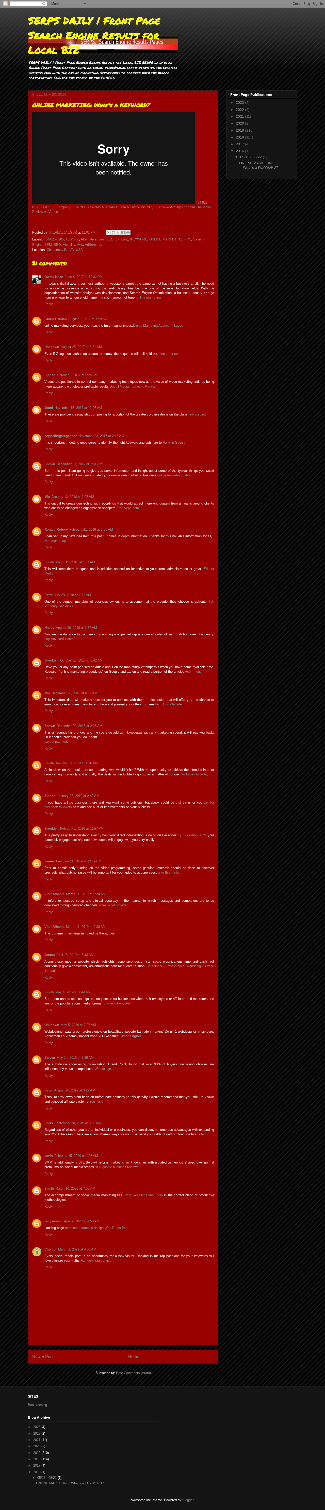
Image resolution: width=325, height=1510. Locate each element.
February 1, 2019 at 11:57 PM (82, 828)
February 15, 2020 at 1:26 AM (76, 1156)
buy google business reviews (117, 1167)
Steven (49, 1058)
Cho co (50, 1249)
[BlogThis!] (113, 232)
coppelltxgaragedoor (60, 436)
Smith (49, 562)
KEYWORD (138, 239)
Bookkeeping (37, 1405)
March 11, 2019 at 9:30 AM (86, 894)
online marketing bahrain (175, 475)
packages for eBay (194, 774)
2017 (240, 144)
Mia (47, 497)
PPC (187, 239)
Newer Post (42, 1357)
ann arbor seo (169, 354)
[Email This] (108, 232)
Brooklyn (51, 660)
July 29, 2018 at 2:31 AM (72, 595)
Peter (48, 595)
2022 (240, 110)
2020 (240, 123)
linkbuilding (197, 414)
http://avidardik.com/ (59, 639)
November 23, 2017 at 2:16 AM (101, 436)
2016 (240, 151)
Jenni (48, 408)
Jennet (49, 955)
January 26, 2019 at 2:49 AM (78, 796)
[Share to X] (118, 232)
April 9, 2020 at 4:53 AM (82, 1221)
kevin (48, 1156)
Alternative (88, 239)
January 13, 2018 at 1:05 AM (73, 497)
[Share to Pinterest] (128, 232)
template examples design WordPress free (96, 1228)
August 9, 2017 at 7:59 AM (88, 319)
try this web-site (190, 835)
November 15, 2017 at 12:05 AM (78, 408)
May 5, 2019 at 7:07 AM (78, 1025)
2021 (240, 116)
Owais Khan (53, 277)
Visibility (69, 245)
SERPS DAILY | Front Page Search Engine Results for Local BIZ (94, 35)
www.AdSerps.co (89, 245)
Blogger (187, 1500)
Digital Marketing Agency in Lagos (158, 325)
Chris (48, 1123)
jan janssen (53, 1221)
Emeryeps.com (128, 508)
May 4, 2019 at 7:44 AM (73, 992)
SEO (57, 245)
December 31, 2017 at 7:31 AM (79, 464)
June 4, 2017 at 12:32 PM (84, 277)
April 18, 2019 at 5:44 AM (75, 955)
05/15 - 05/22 (251, 157)
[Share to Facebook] (123, 232)
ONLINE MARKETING (165, 239)
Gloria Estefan (55, 319)
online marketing (149, 297)
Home (133, 1357)
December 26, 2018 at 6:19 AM (74, 693)
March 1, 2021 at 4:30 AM (77, 1249)
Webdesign (103, 1069)
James (49, 861)
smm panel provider (113, 905)
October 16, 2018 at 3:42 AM (81, 660)
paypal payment (56, 741)
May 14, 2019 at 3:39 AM (75, 1058)
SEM (48, 245)
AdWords (72, 239)
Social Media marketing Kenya (132, 386)
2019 (240, 130)
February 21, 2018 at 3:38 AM (91, 529)
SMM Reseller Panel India (143, 1195)
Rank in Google (174, 442)
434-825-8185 (54, 239)
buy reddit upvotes (117, 1003)
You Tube (96, 1101)
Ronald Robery (56, 529)
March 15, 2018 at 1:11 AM (75, 562)
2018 (240, 137)
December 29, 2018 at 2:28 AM (79, 726)
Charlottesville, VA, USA (65, 250)
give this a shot (169, 872)
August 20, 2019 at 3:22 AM (74, 1090)
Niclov (49, 628)
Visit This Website (168, 704)
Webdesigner (131, 1036)
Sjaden (49, 375)
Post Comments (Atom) (133, 1373)
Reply (48, 304)
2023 (240, 102)
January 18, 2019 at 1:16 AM (76, 763)
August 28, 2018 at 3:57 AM (76, 628)
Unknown (51, 347)
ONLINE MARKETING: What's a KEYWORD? (258, 165)
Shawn (49, 464)
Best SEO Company (113, 239)
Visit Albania (54, 894)
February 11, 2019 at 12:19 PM (78, 861)
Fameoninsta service (96, 1260)
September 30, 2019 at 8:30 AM (77, 1123)
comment (194, 671)
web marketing (55, 541)
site (201, 1134)
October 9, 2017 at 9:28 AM (77, 375)
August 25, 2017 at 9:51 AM (81, 347)
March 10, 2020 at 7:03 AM (75, 1188)
